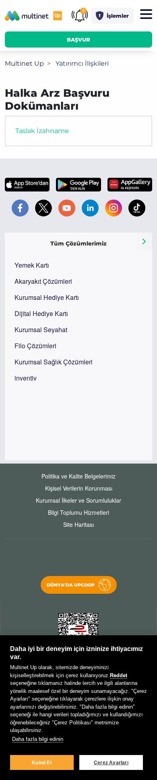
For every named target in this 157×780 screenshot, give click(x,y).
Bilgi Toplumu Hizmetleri (78, 512)
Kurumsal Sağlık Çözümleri (53, 361)
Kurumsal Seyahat (40, 329)
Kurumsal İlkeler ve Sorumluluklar (78, 500)
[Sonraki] (144, 242)
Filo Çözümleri (35, 345)
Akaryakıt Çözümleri (43, 281)
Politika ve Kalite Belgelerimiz (78, 476)
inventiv (25, 378)
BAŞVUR (78, 39)
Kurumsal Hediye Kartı (46, 297)
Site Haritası (78, 524)
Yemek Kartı (31, 265)
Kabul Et (42, 762)
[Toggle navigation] (146, 14)
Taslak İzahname (42, 131)
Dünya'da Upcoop (71, 585)
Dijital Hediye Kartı (41, 313)
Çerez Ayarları (111, 762)
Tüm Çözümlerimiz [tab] (78, 243)
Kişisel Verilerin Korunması (78, 488)
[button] (112, 16)
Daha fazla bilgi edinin (37, 739)
